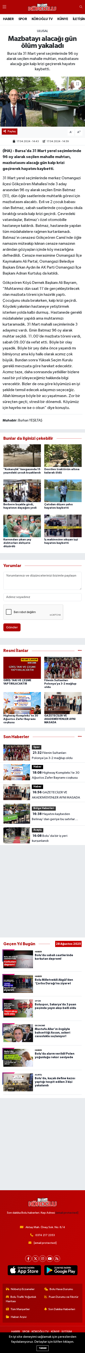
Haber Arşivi (18, 1316)
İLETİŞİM (67, 1331)
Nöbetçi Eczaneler (23, 1289)
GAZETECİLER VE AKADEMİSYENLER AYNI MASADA (60, 719)
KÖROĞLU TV (42, 19)
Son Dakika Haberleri (61, 1309)
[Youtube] (49, 1258)
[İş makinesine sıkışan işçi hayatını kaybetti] (63, 526)
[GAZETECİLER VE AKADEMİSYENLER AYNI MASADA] (63, 703)
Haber (37, 767)
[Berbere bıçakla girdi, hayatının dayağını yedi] (22, 490)
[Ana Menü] (4, 7)
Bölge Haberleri (43, 808)
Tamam (42, 1348)
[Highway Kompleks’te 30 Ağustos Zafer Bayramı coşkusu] (22, 703)
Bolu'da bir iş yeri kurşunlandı (49, 838)
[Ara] (80, 7)
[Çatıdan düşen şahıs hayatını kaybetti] (63, 490)
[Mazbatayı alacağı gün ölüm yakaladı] (42, 102)
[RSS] (57, 1258)
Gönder (12, 627)
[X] (35, 1258)
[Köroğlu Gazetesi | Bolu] (42, 7)
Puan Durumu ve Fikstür (63, 1296)
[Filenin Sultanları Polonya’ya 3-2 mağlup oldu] (63, 667)
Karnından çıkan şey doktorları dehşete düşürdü (17, 543)
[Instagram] (42, 1258)
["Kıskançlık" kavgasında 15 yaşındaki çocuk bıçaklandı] (22, 455)
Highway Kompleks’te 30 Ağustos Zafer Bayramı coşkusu (20, 719)
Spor (36, 747)
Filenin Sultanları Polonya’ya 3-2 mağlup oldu (60, 684)
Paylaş (12, 131)
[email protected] (67, 1212)
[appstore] (24, 1271)
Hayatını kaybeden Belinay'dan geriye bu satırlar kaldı (53, 817)
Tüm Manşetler (20, 1309)
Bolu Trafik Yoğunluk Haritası (21, 1299)
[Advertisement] (42, 891)
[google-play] (60, 1271)
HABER (8, 19)
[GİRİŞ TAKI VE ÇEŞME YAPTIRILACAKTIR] (22, 667)
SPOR (22, 19)
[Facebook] (28, 1258)
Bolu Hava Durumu (61, 1289)
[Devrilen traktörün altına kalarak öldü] (63, 455)
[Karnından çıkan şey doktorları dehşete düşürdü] (22, 526)
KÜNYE (62, 19)
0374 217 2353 (45, 1235)
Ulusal (42, 31)
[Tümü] (80, 650)
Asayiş (37, 830)
